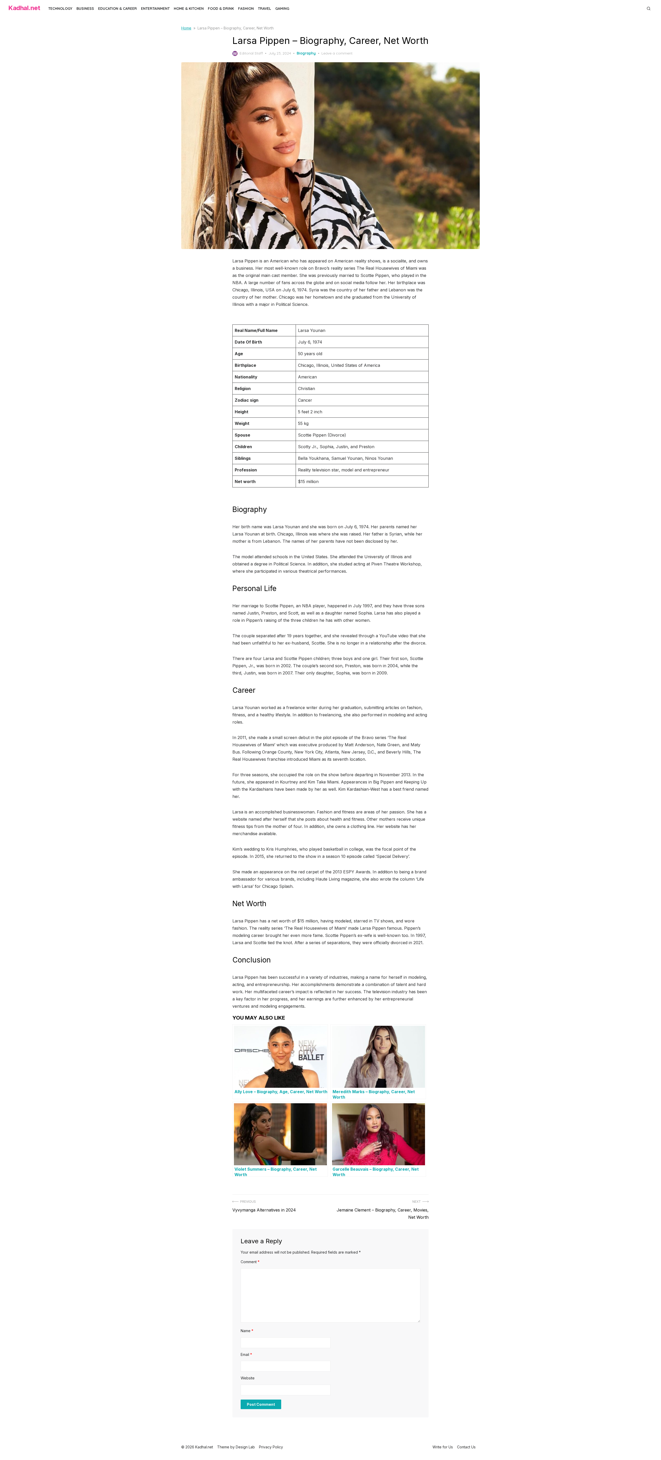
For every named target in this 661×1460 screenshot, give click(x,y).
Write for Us (442, 1447)
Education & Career (117, 8)
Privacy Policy (271, 1447)
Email (246, 1354)
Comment (250, 1262)
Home (186, 28)
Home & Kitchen (189, 8)
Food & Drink (221, 8)
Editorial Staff (251, 53)
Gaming (282, 8)
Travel (264, 8)
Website (248, 1378)
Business (85, 8)
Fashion (246, 8)
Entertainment (155, 8)
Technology (60, 8)
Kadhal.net (24, 8)
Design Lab (245, 1447)
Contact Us (466, 1447)
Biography (306, 53)
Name (247, 1331)
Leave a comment (336, 53)
